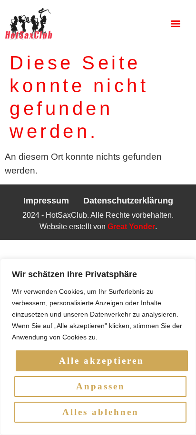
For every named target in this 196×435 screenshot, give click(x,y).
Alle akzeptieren (101, 361)
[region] (98, 347)
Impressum (46, 200)
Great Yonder (131, 226)
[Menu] (175, 24)
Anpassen (100, 386)
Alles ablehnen (100, 412)
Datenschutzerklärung (128, 200)
